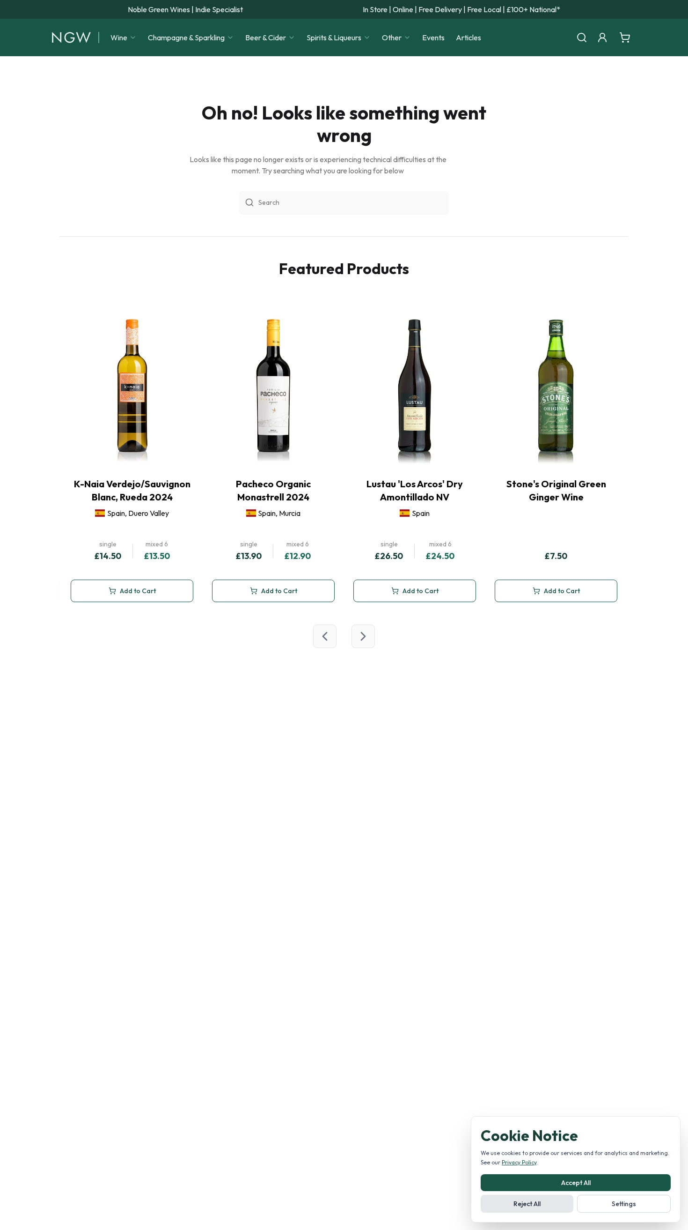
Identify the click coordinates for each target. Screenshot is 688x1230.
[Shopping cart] (625, 37)
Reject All (527, 1204)
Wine (118, 37)
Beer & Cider (265, 37)
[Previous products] (325, 636)
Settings (624, 1204)
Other (392, 37)
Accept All (576, 1182)
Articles (468, 37)
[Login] (602, 37)
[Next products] (363, 636)
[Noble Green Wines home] (71, 37)
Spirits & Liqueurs (334, 37)
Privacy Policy (519, 1162)
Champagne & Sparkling (186, 37)
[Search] (581, 37)
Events (433, 37)
